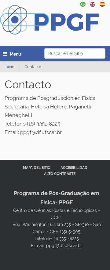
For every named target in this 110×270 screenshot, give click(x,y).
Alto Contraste (59, 174)
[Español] (52, 21)
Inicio (9, 66)
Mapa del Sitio (36, 168)
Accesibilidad (74, 168)
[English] (92, 4)
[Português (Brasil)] (83, 4)
